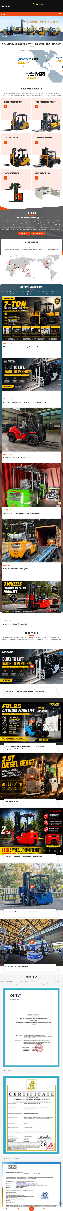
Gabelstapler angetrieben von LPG (10, 496)
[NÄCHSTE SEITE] (60, 28)
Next (62, 305)
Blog (2, 475)
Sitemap (3, 478)
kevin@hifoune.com (9, 530)
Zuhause (3, 465)
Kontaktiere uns (37, 233)
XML (2, 481)
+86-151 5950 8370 (9, 527)
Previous (1, 305)
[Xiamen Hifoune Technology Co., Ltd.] (5, 6)
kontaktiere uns (5, 472)
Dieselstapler (4, 493)
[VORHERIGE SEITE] (2, 28)
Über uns (3, 468)
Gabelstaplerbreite (6, 505)
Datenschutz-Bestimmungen (8, 485)
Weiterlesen (24, 233)
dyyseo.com (33, 538)
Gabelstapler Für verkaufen (8, 502)
